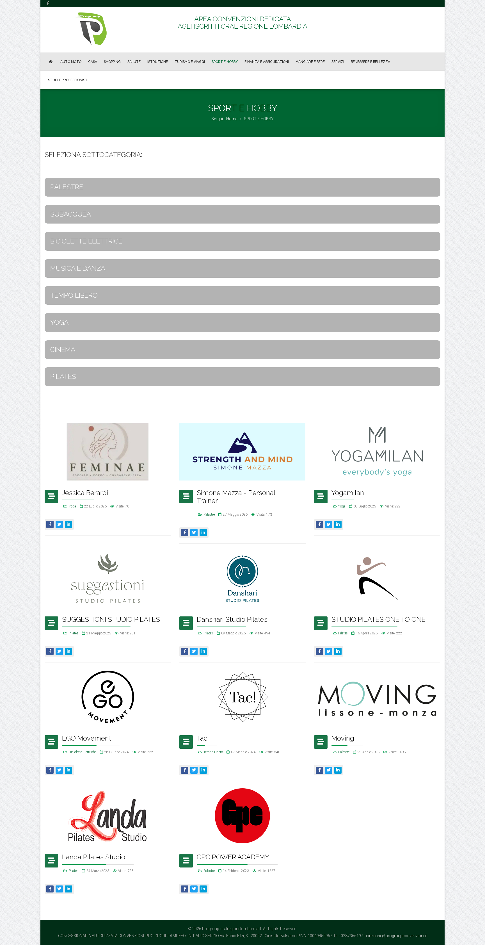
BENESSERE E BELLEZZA (370, 62)
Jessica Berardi (85, 493)
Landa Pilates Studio (93, 857)
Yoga (72, 506)
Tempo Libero (213, 752)
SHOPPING (112, 62)
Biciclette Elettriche (82, 752)
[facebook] (48, 3)
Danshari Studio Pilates (232, 619)
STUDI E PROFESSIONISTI (68, 80)
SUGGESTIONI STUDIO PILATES (111, 619)
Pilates (73, 633)
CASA (92, 62)
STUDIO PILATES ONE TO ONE (378, 619)
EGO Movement (86, 738)
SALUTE (134, 62)
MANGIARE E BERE (310, 62)
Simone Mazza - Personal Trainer (236, 497)
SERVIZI (337, 62)
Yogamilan (347, 493)
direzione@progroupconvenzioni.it (396, 935)
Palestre (209, 514)
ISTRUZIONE (157, 62)
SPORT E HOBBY (225, 62)
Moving (342, 738)
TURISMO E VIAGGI (190, 62)
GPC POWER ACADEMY (233, 857)
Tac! (203, 738)
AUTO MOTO (70, 62)
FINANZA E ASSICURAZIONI (266, 62)
